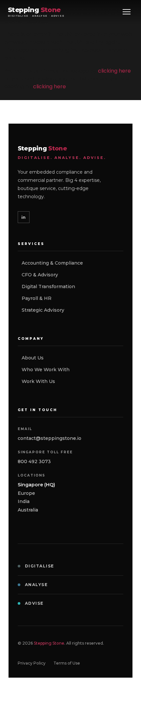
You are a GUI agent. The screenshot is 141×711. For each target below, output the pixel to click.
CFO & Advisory (40, 275)
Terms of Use (66, 663)
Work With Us (38, 381)
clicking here (114, 71)
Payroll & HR (36, 298)
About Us (33, 358)
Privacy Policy (32, 663)
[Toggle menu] (126, 12)
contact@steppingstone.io (49, 438)
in (23, 217)
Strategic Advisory (43, 310)
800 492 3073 (34, 461)
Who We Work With (46, 370)
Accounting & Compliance (52, 263)
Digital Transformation (48, 286)
